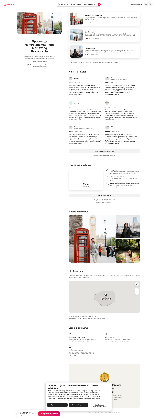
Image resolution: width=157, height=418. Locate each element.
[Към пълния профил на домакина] (86, 179)
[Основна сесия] (104, 35)
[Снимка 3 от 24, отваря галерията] (128, 251)
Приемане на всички (57, 405)
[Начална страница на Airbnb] (9, 4)
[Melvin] (107, 78)
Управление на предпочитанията (99, 405)
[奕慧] (107, 127)
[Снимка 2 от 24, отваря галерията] (128, 226)
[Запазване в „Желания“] (42, 71)
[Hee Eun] (70, 78)
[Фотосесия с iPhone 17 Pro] (104, 19)
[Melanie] (70, 103)
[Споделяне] (37, 71)
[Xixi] (107, 103)
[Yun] (70, 127)
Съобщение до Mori (104, 195)
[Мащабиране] (137, 289)
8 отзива (31, 65)
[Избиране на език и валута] (146, 4)
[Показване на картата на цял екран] (137, 284)
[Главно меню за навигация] (151, 4)
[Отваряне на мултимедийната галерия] (39, 23)
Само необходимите (78, 405)
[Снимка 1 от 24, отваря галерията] (92, 239)
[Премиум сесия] (104, 51)
